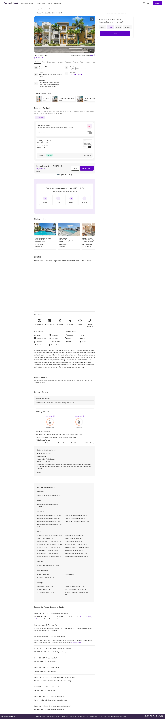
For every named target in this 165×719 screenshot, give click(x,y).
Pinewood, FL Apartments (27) (74, 541)
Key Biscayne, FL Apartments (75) (75, 538)
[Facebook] (151, 716)
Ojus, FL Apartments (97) (45, 538)
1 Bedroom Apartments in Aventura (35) (49, 495)
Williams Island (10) (43, 574)
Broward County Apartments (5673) (48, 565)
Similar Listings (51, 62)
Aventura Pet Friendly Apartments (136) (77, 521)
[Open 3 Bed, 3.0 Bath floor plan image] (87, 144)
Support (58, 716)
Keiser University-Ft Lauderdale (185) (76, 589)
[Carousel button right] (92, 34)
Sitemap (79, 716)
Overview (37, 62)
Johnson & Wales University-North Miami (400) (77, 593)
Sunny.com (85, 716)
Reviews (75, 62)
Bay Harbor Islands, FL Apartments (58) (77, 547)
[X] (154, 716)
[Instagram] (159, 716)
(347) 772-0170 (39, 58)
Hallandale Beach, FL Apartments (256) (49, 541)
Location (60, 62)
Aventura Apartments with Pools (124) (48, 521)
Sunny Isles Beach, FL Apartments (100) (49, 535)
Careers (44, 716)
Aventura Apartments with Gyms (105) (48, 518)
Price (43, 62)
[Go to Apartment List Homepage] (11, 3)
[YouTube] (157, 716)
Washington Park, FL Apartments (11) (76, 544)
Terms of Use (72, 716)
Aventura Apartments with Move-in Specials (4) (47, 505)
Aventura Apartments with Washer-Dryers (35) (49, 525)
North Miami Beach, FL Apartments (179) (49, 544)
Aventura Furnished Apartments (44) (76, 515)
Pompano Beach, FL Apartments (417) (49, 556)
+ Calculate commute (76, 75)
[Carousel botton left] (37, 34)
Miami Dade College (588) (45, 586)
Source (39, 472)
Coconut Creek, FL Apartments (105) (76, 553)
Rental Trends (51, 716)
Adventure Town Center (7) (45, 577)
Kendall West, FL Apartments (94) (47, 550)
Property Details (85, 62)
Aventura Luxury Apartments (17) (75, 518)
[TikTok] (162, 716)
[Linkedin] (148, 716)
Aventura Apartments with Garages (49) (49, 515)
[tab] (40, 117)
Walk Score (49, 416)
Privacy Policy (64, 716)
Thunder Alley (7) (70, 574)
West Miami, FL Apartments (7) (74, 550)
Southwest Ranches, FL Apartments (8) (77, 556)
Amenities (68, 62)
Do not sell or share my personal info (116, 716)
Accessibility (93, 716)
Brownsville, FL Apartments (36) (74, 535)
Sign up (157, 3)
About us (38, 716)
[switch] (89, 132)
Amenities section (76, 642)
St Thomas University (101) (45, 592)
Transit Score (78, 416)
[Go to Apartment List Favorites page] (144, 3)
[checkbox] (45, 200)
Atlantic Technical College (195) (74, 586)
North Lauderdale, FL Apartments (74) (48, 547)
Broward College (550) (44, 589)
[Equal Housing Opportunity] (145, 716)
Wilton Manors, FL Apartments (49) (48, 553)
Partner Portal (102, 716)
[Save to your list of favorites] (92, 19)
